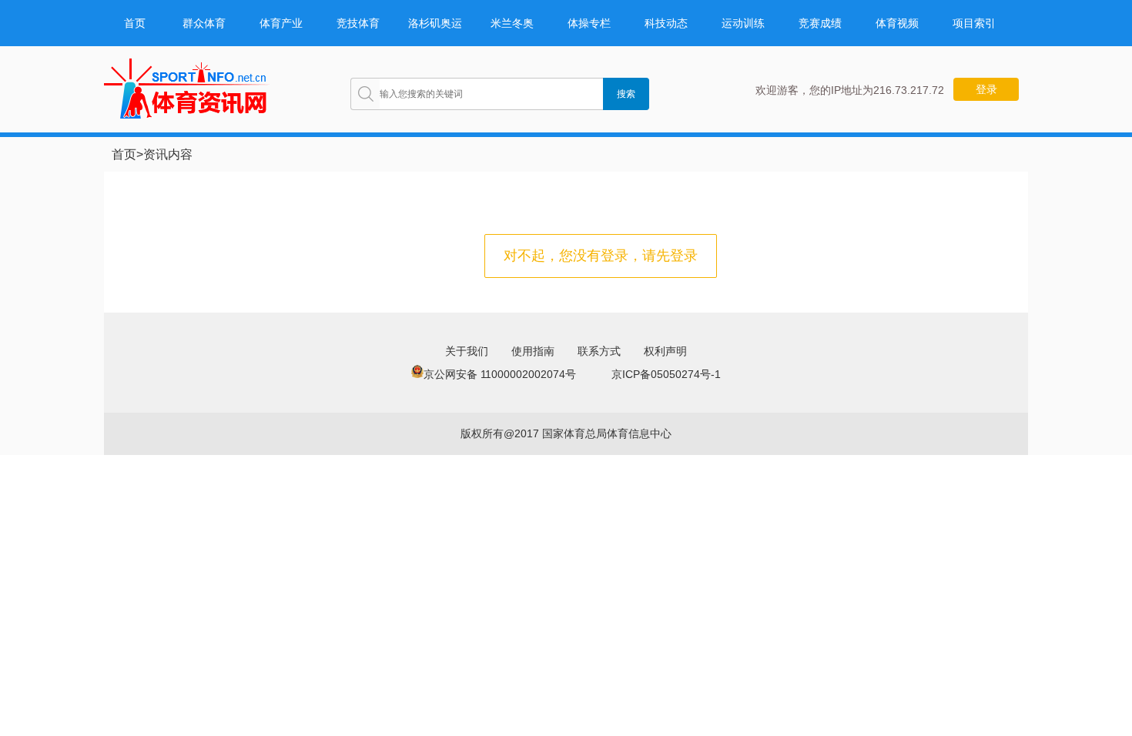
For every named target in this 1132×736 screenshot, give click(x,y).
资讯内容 (168, 154)
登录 (986, 89)
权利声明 (665, 351)
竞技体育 (358, 23)
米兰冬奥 (512, 23)
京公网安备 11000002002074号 (500, 374)
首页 (135, 23)
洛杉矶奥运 (435, 23)
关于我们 (466, 351)
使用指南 (532, 351)
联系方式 (599, 351)
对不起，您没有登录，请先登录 (601, 255)
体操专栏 (589, 23)
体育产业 (281, 23)
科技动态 (666, 23)
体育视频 (897, 23)
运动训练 (743, 23)
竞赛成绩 (820, 23)
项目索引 (974, 23)
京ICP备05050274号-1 (666, 374)
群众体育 (204, 23)
